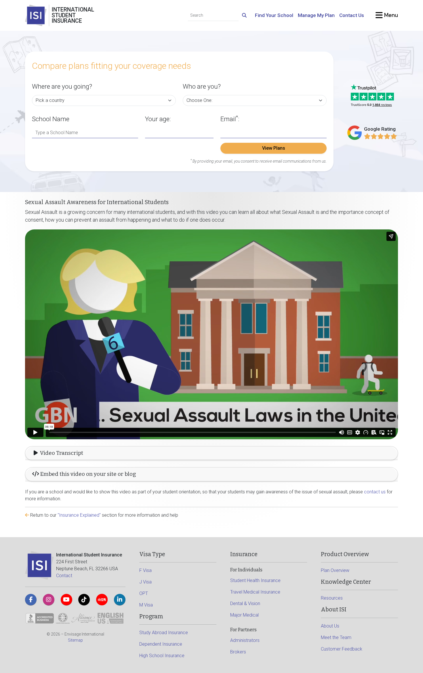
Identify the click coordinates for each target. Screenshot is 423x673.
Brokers (238, 652)
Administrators (245, 640)
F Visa (145, 570)
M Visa (146, 605)
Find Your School (274, 15)
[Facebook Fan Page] (31, 599)
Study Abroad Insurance (163, 632)
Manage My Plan (316, 15)
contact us (375, 492)
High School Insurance (161, 655)
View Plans (273, 148)
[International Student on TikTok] (84, 599)
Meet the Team (336, 637)
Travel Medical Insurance (255, 592)
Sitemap (75, 640)
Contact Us (351, 15)
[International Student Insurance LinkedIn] (119, 599)
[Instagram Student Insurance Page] (48, 599)
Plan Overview (335, 570)
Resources (332, 598)
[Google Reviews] (380, 136)
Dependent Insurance (160, 644)
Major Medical (244, 615)
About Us (330, 626)
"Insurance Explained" (79, 515)
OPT (143, 593)
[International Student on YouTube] (66, 599)
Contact (64, 575)
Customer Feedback (341, 649)
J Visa (145, 582)
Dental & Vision (245, 603)
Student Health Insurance (255, 580)
